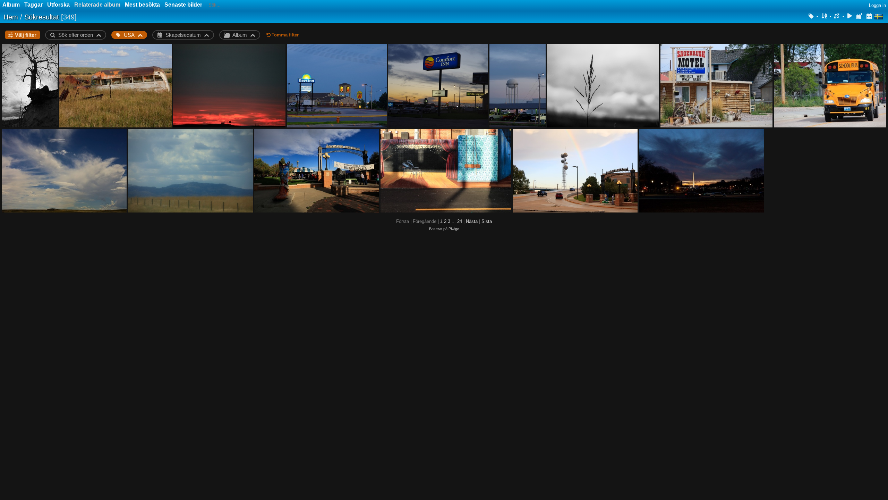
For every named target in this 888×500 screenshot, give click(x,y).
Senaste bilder (183, 5)
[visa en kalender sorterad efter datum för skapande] (869, 16)
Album (11, 5)
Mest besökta (142, 5)
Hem (10, 17)
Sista (486, 221)
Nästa (472, 221)
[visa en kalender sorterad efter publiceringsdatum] (859, 16)
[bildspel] (850, 16)
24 (459, 221)
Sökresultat (41, 17)
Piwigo (454, 229)
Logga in (877, 5)
